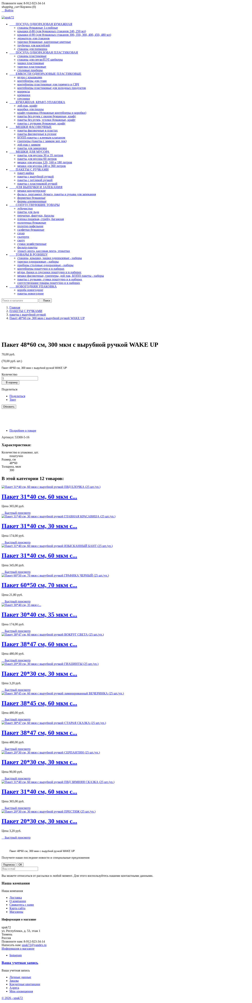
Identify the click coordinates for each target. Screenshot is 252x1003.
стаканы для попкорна (32, 49)
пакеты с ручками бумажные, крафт (41, 123)
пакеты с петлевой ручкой (35, 180)
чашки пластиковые (30, 63)
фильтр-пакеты (27, 247)
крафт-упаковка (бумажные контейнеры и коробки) (51, 112)
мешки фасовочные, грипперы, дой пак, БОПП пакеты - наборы (60, 275)
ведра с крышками (29, 77)
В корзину (10, 382)
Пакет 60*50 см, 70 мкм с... (39, 585)
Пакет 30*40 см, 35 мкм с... (39, 614)
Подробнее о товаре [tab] (22, 430)
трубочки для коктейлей (33, 45)
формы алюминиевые (31, 201)
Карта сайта (17, 908)
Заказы (14, 980)
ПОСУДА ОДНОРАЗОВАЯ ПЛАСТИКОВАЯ (43, 52)
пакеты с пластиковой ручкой (37, 183)
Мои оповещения (21, 991)
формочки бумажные (31, 197)
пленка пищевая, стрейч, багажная (40, 219)
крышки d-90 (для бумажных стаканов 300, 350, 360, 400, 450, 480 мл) (64, 34)
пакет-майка (25, 173)
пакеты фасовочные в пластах (37, 130)
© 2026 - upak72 (12, 998)
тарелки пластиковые (31, 66)
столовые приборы (30, 70)
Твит (12, 399)
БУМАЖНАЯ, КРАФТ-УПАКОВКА (37, 102)
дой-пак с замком (28, 144)
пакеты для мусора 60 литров (37, 158)
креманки (23, 95)
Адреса (14, 987)
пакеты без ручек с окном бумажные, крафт (46, 116)
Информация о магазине (18, 948)
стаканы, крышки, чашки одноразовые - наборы (49, 258)
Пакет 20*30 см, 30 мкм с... (39, 673)
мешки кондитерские (31, 190)
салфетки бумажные (30, 229)
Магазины (16, 911)
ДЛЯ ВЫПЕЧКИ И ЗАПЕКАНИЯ (35, 187)
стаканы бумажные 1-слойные (37, 27)
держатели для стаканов (33, 38)
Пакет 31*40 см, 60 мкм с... (39, 496)
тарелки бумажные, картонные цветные (44, 42)
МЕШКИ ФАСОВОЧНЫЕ (30, 127)
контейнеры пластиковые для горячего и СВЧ (48, 84)
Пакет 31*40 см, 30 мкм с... (39, 525)
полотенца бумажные (31, 222)
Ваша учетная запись (20, 963)
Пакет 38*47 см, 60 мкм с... (39, 644)
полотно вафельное (30, 226)
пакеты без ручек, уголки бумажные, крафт (46, 119)
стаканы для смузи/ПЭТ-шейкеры (40, 59)
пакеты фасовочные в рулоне (37, 134)
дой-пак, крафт (27, 105)
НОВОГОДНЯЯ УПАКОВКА (33, 286)
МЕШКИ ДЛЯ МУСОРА (29, 151)
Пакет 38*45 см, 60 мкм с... (39, 703)
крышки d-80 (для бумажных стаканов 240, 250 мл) (51, 31)
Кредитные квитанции (24, 984)
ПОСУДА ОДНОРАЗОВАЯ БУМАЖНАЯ (40, 24)
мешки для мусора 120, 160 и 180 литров (44, 162)
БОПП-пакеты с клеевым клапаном (41, 137)
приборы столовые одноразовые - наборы (45, 265)
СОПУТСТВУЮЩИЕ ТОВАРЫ (34, 205)
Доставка (15, 897)
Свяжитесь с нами (21, 904)
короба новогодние (30, 290)
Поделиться (17, 396)
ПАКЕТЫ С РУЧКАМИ (29, 169)
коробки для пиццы (30, 109)
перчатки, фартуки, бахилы (35, 215)
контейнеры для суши (32, 81)
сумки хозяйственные (31, 244)
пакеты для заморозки (32, 148)
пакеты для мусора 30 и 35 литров (40, 155)
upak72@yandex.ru (34, 945)
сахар (21, 233)
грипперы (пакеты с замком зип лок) (42, 141)
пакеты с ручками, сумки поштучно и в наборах (49, 279)
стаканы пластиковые (31, 56)
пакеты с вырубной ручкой (35, 176)
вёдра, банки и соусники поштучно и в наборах (49, 272)
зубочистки (25, 208)
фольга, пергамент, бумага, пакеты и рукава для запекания (56, 194)
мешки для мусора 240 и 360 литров (41, 166)
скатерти (23, 236)
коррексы (23, 91)
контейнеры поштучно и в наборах (40, 268)
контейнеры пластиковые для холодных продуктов (51, 88)
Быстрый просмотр (16, 512)
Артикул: (8, 437)
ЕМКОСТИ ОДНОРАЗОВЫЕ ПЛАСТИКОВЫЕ (45, 73)
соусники (23, 98)
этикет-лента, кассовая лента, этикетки (43, 251)
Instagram (15, 955)
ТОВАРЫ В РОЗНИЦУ (28, 254)
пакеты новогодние (30, 293)
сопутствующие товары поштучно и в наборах (48, 283)
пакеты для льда (28, 212)
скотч (21, 240)
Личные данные (20, 977)
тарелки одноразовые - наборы (38, 261)
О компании (17, 901)
